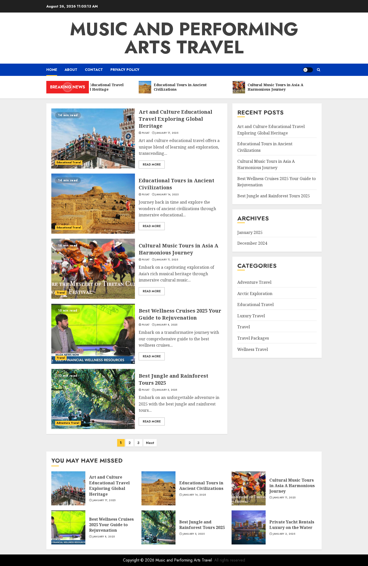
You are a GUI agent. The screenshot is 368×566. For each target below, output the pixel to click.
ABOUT (71, 69)
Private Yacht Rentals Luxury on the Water (291, 524)
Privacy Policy (124, 69)
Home (51, 69)
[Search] (318, 70)
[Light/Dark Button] (308, 69)
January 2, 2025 (284, 534)
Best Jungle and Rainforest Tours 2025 (273, 196)
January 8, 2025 (166, 325)
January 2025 (250, 232)
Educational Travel (69, 162)
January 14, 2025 (166, 194)
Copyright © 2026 (139, 560)
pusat (146, 133)
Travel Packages (253, 338)
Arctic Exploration (254, 293)
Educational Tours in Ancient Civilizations (201, 485)
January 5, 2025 (166, 390)
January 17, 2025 (166, 133)
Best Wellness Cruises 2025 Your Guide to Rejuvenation (180, 314)
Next (150, 442)
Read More (152, 164)
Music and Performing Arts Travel (184, 38)
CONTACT (94, 69)
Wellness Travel (252, 349)
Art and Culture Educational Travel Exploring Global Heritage (175, 118)
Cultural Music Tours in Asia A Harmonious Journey (178, 249)
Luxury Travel (251, 316)
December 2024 (252, 243)
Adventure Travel (68, 423)
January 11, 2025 (166, 259)
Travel (61, 293)
